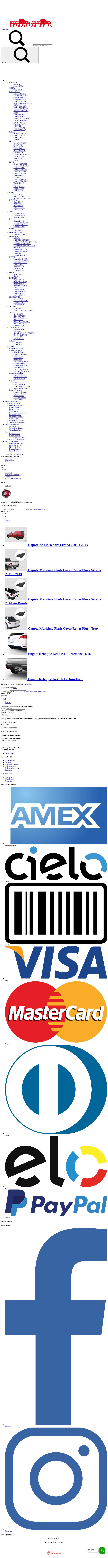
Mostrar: (3, 511)
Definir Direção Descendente (36, 509)
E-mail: (3, 713)
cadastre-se (19, 454)
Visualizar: (4, 505)
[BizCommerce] (54, 1553)
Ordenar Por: (5, 509)
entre (11, 454)
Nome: (3, 708)
